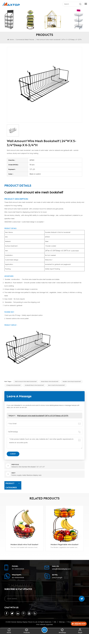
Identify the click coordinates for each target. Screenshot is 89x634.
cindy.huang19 (57, 578)
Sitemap (62, 622)
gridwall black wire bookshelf (34, 385)
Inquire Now (80, 624)
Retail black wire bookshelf (49, 382)
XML (55, 622)
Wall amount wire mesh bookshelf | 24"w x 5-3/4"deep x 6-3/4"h (42, 416)
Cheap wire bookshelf (13, 385)
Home (11, 39)
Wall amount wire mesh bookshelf (26, 382)
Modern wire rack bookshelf (72, 382)
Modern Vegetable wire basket (64, 544)
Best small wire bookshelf (56, 385)
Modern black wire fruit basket (24, 544)
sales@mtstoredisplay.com (61, 569)
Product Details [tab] (17, 185)
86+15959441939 (18, 569)
